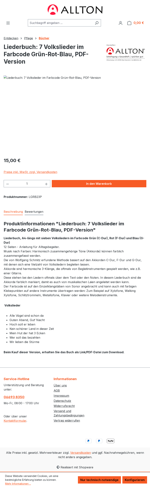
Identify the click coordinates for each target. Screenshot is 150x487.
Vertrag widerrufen (67, 420)
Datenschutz (62, 401)
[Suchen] (96, 22)
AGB (57, 390)
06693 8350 (14, 397)
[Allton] (125, 52)
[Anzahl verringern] (7, 183)
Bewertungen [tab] (34, 211)
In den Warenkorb (99, 183)
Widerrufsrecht (64, 406)
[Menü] (8, 22)
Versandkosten (80, 452)
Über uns (60, 385)
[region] (75, 114)
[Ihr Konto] (120, 22)
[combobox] (60, 22)
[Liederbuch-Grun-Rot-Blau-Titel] (75, 114)
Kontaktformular (15, 420)
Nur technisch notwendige (99, 480)
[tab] (13, 212)
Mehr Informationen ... (18, 483)
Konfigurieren (135, 480)
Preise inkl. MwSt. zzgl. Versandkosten (30, 172)
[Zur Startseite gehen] (75, 9)
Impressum (61, 395)
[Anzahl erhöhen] (46, 183)
